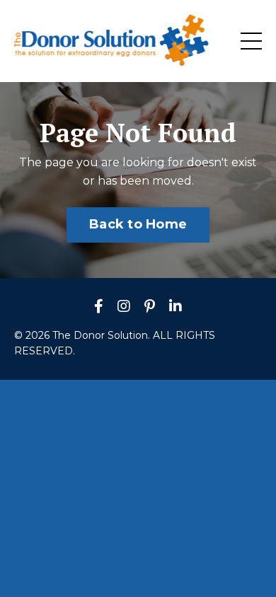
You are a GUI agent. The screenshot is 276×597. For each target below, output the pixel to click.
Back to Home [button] (138, 224)
